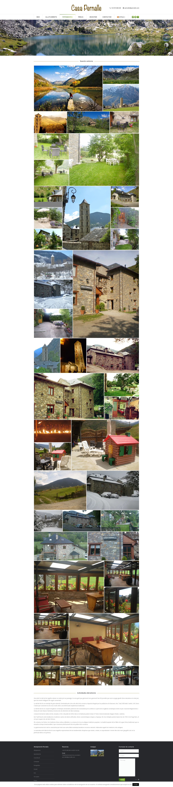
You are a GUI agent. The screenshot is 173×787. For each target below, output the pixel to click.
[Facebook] (138, 17)
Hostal (35, 769)
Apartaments (37, 754)
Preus (35, 780)
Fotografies (37, 765)
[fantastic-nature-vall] (100, 753)
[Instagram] (135, 17)
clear (136, 779)
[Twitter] (133, 17)
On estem (36, 776)
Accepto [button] (136, 784)
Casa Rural (37, 758)
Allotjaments (37, 750)
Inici (35, 773)
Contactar (36, 761)
